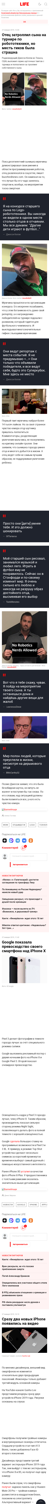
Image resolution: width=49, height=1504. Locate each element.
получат (6, 1486)
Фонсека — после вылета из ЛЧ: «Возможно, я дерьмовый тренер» (20, 910)
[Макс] (11, 840)
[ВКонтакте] (24, 840)
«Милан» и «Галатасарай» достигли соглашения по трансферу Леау (20, 881)
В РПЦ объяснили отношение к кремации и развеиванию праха (24, 1294)
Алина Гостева (10, 816)
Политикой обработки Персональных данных (19, 13)
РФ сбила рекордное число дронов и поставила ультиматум (21, 1303)
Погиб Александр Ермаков (16, 1275)
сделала (15, 1141)
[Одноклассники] (30, 840)
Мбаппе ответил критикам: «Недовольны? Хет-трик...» (24, 927)
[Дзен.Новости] (4, 840)
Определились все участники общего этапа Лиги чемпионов (24, 1284)
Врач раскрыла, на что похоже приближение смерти (18, 1268)
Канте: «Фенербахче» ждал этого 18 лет (22, 918)
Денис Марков (10, 1195)
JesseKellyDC (27, 298)
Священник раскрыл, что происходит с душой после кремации (22, 900)
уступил (25, 1171)
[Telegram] (17, 840)
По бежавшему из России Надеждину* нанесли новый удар (22, 891)
